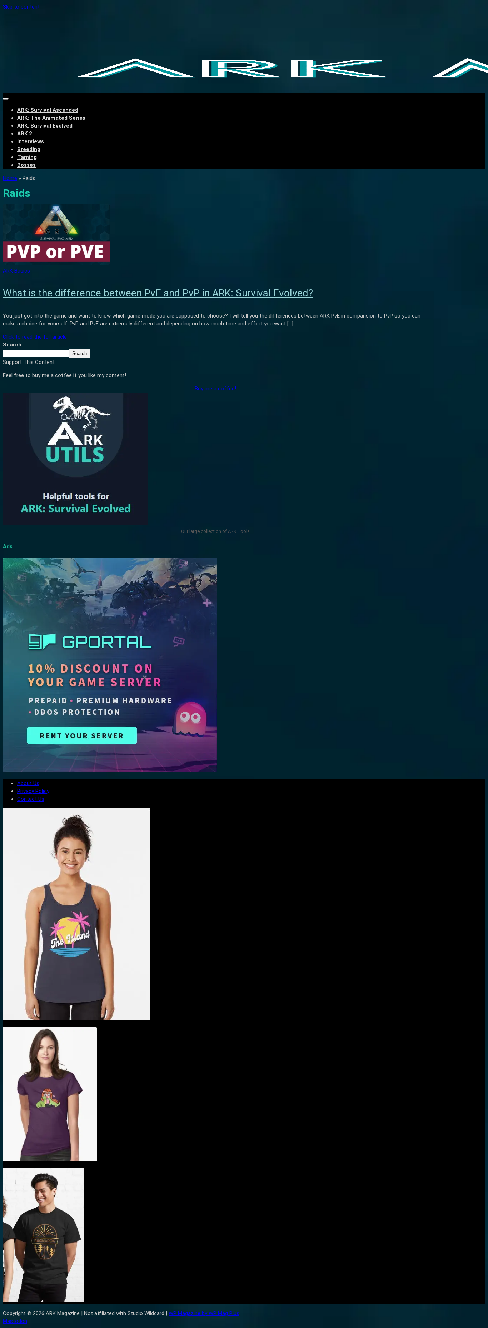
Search (12, 344)
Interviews (30, 141)
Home (10, 178)
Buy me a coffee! (215, 388)
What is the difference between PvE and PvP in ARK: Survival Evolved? (158, 293)
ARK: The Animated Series (51, 118)
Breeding (28, 149)
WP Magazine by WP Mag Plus (204, 1313)
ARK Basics (16, 271)
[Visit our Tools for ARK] (75, 523)
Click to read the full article (35, 337)
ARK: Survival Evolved (45, 126)
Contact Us (30, 799)
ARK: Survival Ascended (47, 110)
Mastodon (15, 1321)
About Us (28, 783)
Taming (27, 157)
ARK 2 (24, 133)
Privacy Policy (33, 791)
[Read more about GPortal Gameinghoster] (110, 770)
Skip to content (21, 7)
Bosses (26, 165)
